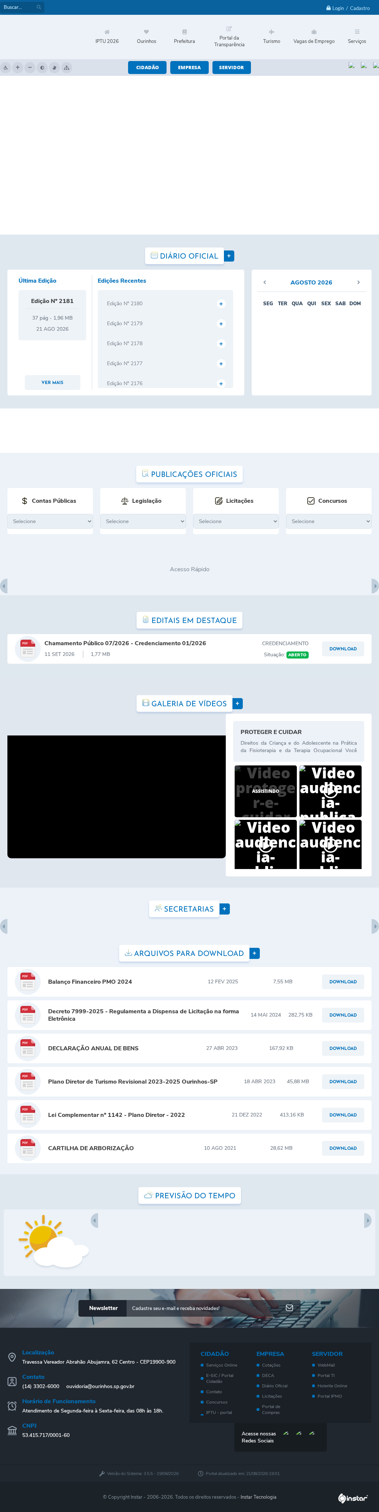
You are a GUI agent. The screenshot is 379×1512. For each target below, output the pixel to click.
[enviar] (289, 1308)
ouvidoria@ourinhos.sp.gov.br (100, 1386)
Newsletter (103, 1308)
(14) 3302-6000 (40, 1386)
